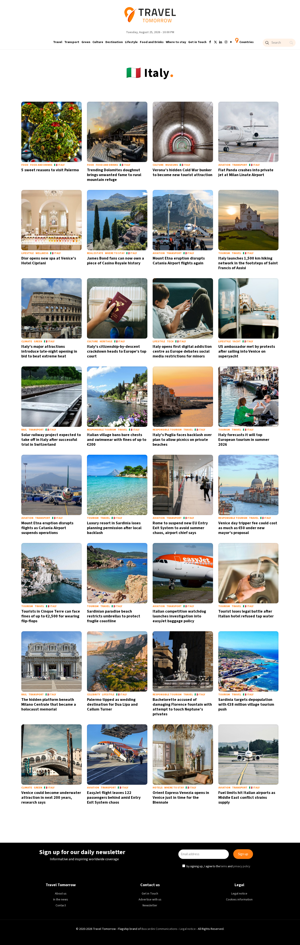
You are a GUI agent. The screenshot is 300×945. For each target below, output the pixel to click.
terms (192, 492)
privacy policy (210, 492)
